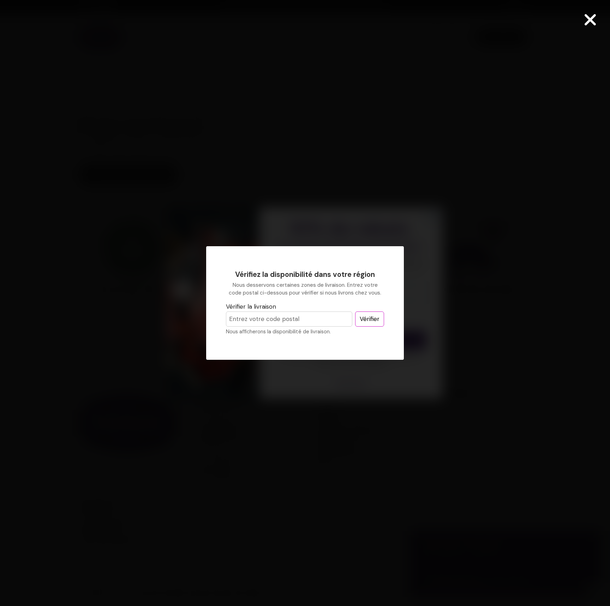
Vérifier (369, 319)
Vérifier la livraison (251, 306)
